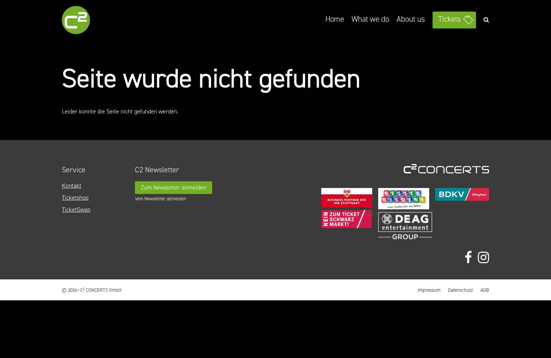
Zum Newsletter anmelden (173, 187)
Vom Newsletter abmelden (160, 198)
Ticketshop (75, 197)
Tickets (449, 19)
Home (334, 19)
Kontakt (71, 185)
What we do (370, 19)
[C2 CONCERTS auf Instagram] (483, 258)
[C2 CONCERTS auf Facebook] (468, 258)
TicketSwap (76, 209)
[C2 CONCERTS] (97, 21)
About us (411, 19)
